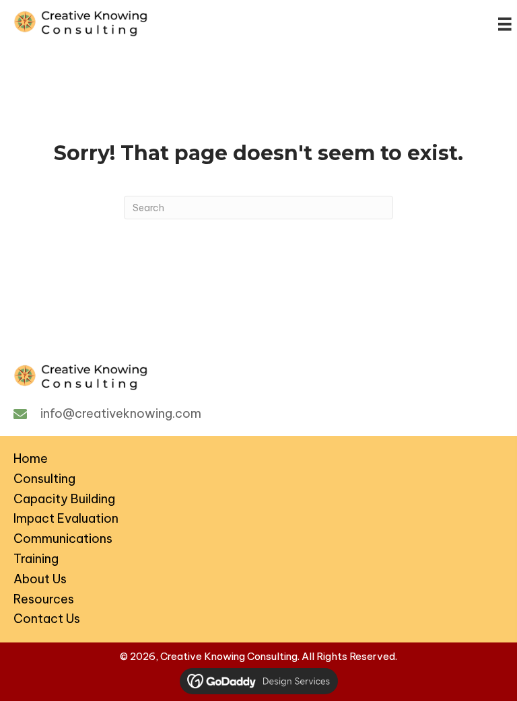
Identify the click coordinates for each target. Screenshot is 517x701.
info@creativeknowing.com (120, 413)
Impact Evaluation (65, 518)
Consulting (44, 478)
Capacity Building (64, 499)
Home (30, 458)
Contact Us (46, 618)
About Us (40, 579)
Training (36, 558)
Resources (43, 599)
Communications (62, 538)
